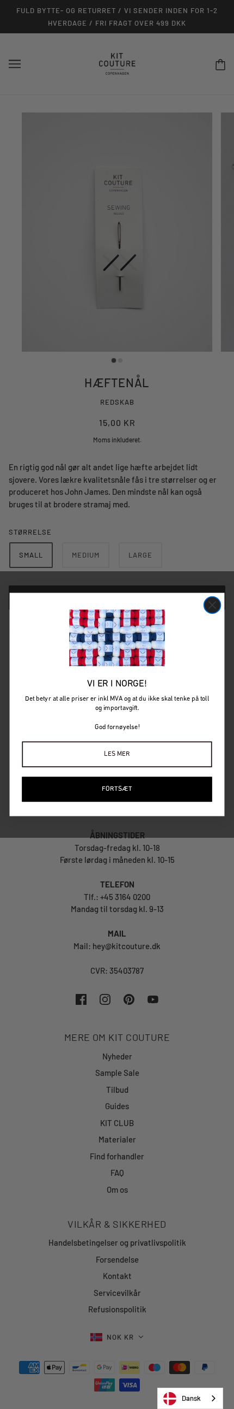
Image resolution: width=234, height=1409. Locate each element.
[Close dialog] (212, 605)
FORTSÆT (117, 788)
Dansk (191, 1398)
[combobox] (190, 1398)
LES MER (117, 753)
